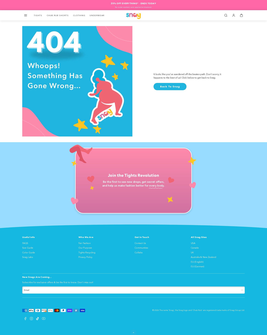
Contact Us (140, 243)
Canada (195, 247)
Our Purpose (85, 247)
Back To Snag (170, 86)
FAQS (25, 243)
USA (193, 243)
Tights (38, 15)
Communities (141, 247)
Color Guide (28, 252)
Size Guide (27, 247)
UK (192, 252)
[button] (25, 15)
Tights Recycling (86, 252)
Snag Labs (27, 257)
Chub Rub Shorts (58, 15)
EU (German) (197, 266)
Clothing (79, 15)
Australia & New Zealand (203, 257)
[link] (233, 15)
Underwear (97, 15)
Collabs (139, 252)
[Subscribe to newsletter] (242, 290)
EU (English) (197, 261)
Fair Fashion (84, 243)
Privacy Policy (85, 257)
